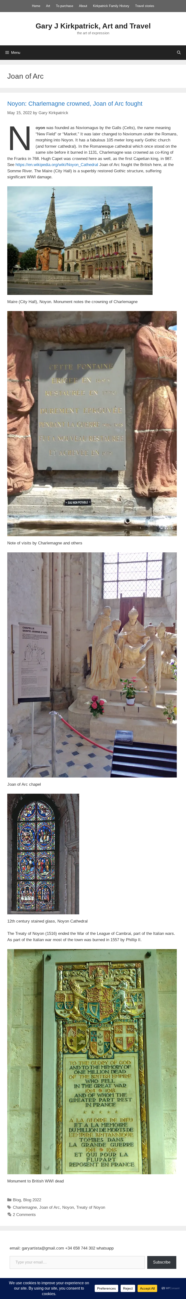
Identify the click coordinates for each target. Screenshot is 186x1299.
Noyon (68, 1207)
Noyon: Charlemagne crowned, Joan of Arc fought (74, 103)
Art (48, 6)
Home (36, 6)
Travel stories (144, 6)
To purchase (64, 6)
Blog (17, 1200)
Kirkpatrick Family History (111, 6)
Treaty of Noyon (90, 1207)
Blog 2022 (32, 1200)
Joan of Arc (49, 1207)
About (83, 6)
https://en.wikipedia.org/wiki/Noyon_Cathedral (57, 164)
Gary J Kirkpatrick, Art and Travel (93, 26)
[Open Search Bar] (179, 52)
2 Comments (24, 1214)
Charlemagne (25, 1207)
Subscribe (161, 1262)
